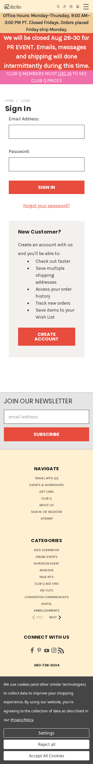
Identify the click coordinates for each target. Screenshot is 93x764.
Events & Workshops (46, 485)
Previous (8, 758)
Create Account (46, 336)
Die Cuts (46, 590)
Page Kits (47, 577)
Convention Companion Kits (47, 597)
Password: (19, 151)
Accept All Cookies (46, 756)
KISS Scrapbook (46, 550)
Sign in (36, 512)
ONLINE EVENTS (46, 557)
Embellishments (46, 610)
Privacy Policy (22, 719)
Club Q (46, 498)
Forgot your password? (46, 206)
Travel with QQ (46, 478)
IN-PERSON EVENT (46, 563)
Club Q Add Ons (46, 583)
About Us (46, 505)
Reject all (46, 744)
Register (55, 512)
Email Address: (24, 119)
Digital (46, 604)
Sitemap (47, 518)
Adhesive (47, 570)
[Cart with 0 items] (77, 7)
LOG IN (65, 73)
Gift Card (46, 491)
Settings (46, 733)
